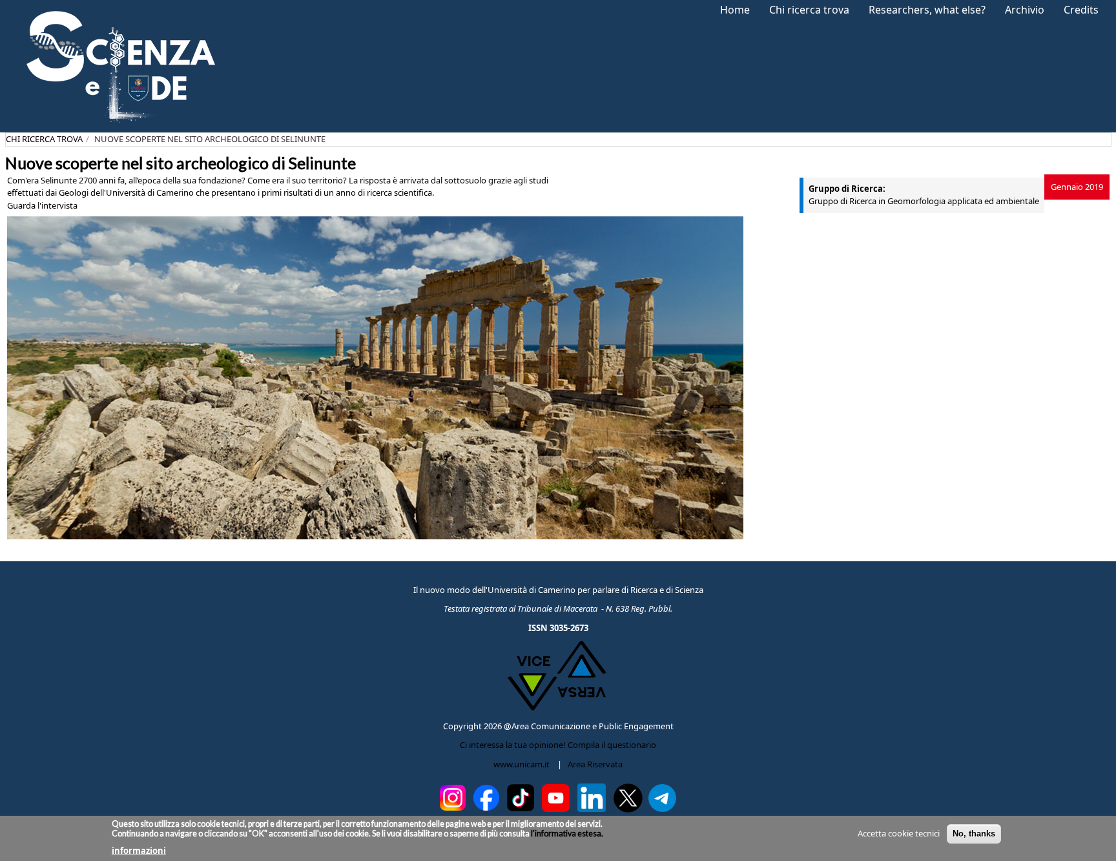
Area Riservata (595, 764)
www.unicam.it (521, 764)
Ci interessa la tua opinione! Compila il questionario (558, 745)
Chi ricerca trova (44, 139)
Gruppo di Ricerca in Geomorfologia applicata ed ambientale (924, 201)
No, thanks (974, 833)
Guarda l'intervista (42, 205)
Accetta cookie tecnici (899, 833)
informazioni (139, 850)
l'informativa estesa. (566, 833)
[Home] (116, 66)
